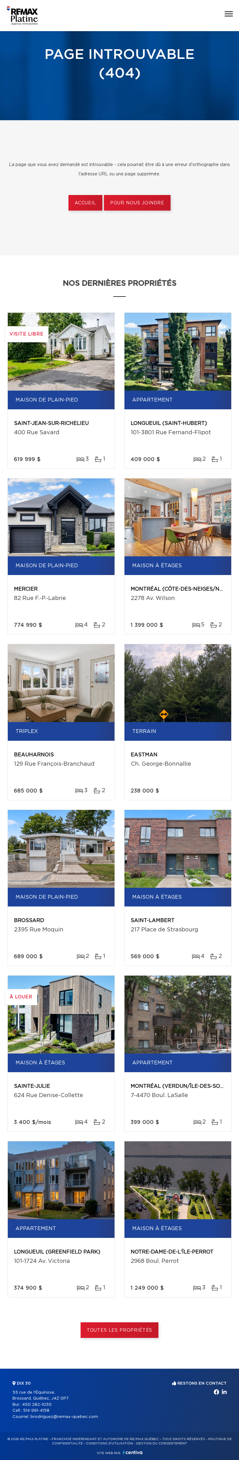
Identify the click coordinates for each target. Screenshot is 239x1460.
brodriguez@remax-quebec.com (64, 1417)
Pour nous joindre (137, 203)
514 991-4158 (36, 1411)
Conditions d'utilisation (109, 1443)
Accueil (85, 203)
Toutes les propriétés (119, 1330)
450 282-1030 (37, 1405)
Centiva (133, 1452)
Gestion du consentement (161, 1443)
